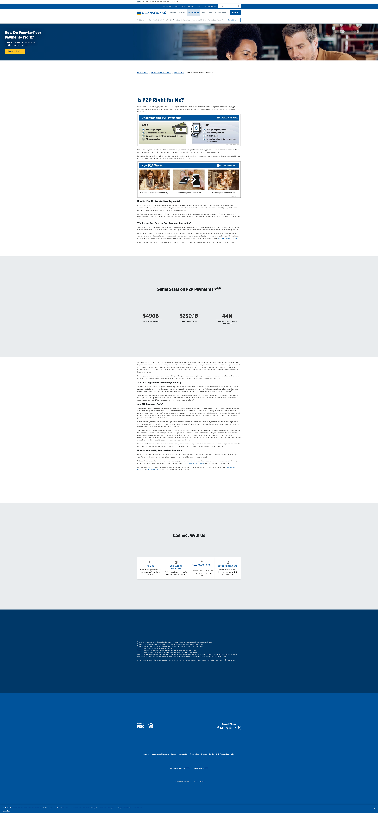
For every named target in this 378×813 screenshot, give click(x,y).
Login (234, 12)
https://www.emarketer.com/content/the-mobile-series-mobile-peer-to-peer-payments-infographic (167, 652)
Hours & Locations (187, 6)
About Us (212, 12)
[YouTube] (221, 727)
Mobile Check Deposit (160, 20)
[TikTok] (234, 727)
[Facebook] (218, 727)
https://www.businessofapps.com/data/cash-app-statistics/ (156, 648)
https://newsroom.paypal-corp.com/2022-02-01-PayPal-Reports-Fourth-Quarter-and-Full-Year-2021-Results (170, 646)
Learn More (6, 811)
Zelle (149, 20)
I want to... (232, 20)
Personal (173, 12)
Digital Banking (193, 12)
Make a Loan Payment (215, 20)
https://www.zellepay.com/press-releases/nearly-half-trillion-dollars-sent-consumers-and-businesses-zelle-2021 (171, 644)
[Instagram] (230, 727)
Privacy (173, 754)
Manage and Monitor (199, 20)
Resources (222, 12)
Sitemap (204, 754)
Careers (199, 6)
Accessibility (183, 754)
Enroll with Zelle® (14, 51)
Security (146, 754)
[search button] (238, 6)
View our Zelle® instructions (194, 463)
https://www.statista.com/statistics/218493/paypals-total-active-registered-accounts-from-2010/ (167, 650)
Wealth (204, 12)
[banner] (151, 13)
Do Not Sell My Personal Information (221, 754)
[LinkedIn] (226, 727)
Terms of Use (194, 754)
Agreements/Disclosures (160, 754)
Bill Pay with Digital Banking (180, 20)
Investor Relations (210, 6)
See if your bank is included (227, 238)
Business (182, 12)
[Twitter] (239, 727)
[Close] (375, 809)
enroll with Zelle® (153, 470)
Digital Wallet (179, 73)
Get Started (141, 20)
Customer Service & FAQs (170, 6)
